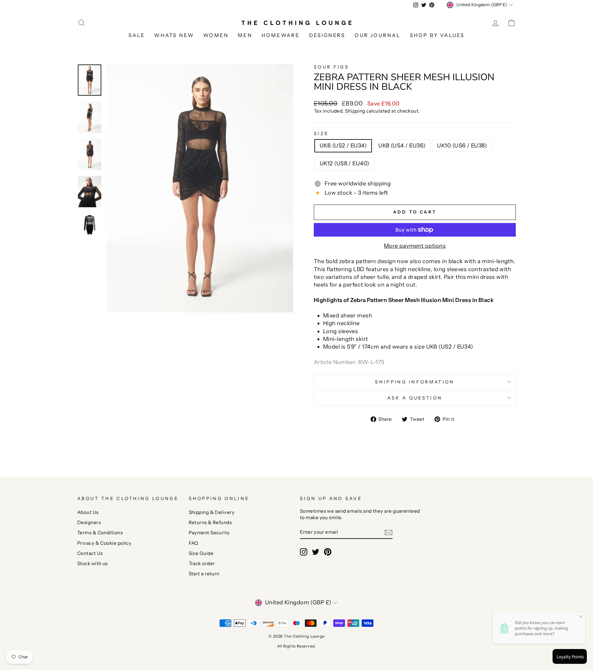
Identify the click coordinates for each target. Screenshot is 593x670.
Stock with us (92, 563)
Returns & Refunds (210, 522)
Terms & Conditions (100, 533)
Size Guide (201, 553)
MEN (245, 35)
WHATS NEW (174, 35)
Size (321, 133)
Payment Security (209, 533)
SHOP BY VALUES (437, 35)
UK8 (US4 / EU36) (401, 145)
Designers (89, 522)
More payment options (415, 245)
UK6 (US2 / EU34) (343, 145)
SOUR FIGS (331, 67)
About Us (88, 512)
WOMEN (216, 35)
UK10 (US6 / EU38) (462, 145)
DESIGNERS (327, 35)
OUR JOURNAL (377, 35)
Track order (202, 563)
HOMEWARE (281, 35)
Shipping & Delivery (212, 512)
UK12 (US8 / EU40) (344, 163)
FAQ (193, 543)
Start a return (204, 574)
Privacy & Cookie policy (104, 543)
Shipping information (414, 382)
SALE (136, 35)
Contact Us (90, 553)
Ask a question (414, 398)
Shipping (355, 111)
